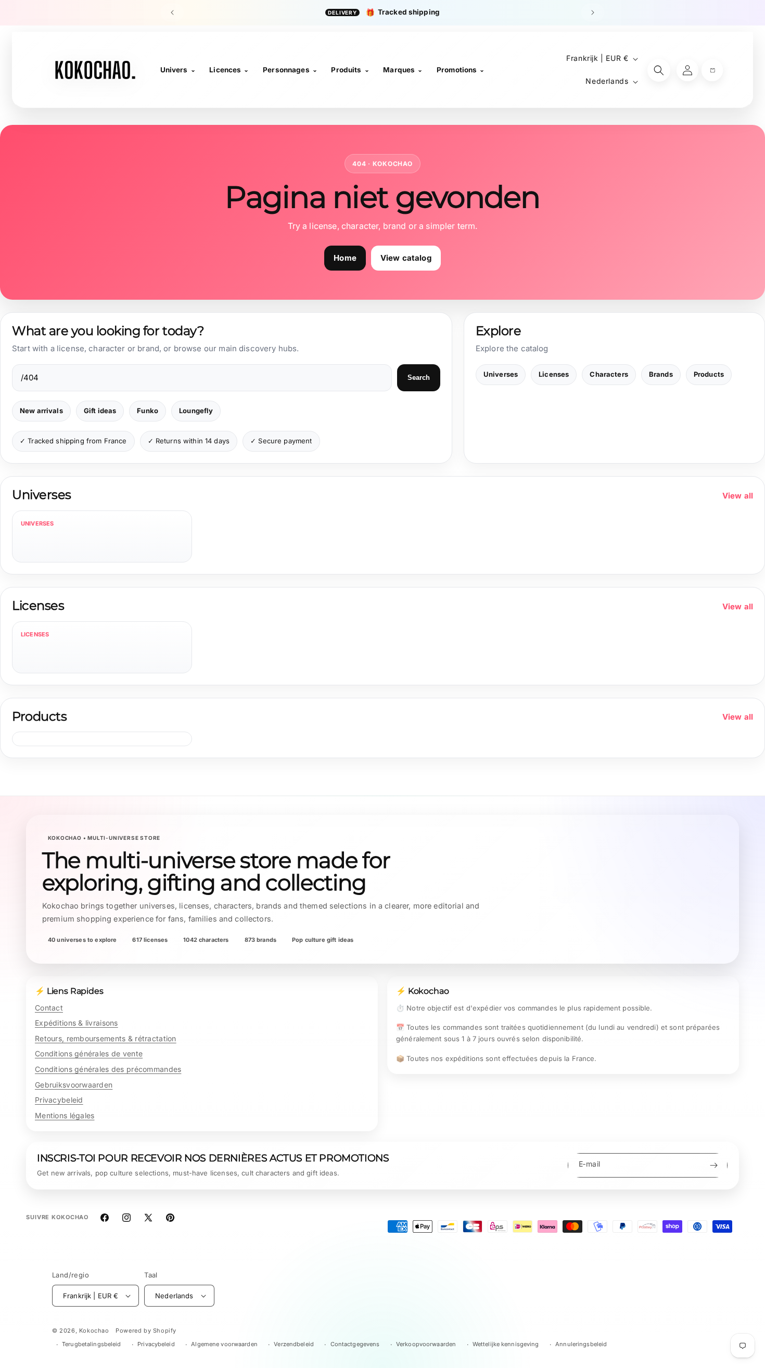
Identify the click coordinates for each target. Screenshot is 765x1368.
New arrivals (41, 410)
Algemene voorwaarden (224, 1344)
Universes (500, 374)
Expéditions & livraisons (76, 1022)
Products (709, 374)
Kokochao (94, 1330)
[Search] (658, 70)
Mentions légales (64, 1115)
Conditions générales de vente (89, 1053)
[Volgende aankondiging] (592, 12)
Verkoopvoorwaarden (426, 1344)
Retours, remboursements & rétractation (105, 1038)
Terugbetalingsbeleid (91, 1344)
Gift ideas (100, 410)
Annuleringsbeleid (581, 1344)
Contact (49, 1007)
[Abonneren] (713, 1165)
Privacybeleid (59, 1099)
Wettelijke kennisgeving (506, 1344)
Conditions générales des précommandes (108, 1069)
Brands (661, 374)
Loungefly (196, 410)
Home (345, 258)
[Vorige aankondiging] (172, 12)
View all (737, 496)
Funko (147, 410)
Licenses (554, 374)
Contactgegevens (355, 1344)
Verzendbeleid (294, 1344)
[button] (712, 70)
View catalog (405, 258)
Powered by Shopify (146, 1330)
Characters (609, 374)
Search (418, 377)
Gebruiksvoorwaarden (73, 1084)
